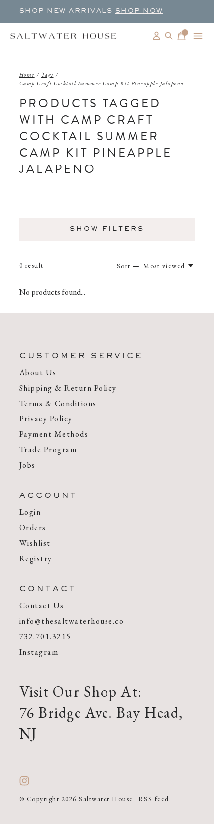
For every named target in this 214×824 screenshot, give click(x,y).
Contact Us (41, 605)
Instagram (39, 652)
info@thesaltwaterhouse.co (71, 621)
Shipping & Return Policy (68, 388)
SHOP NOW (139, 11)
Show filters (107, 229)
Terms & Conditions (58, 403)
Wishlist (35, 543)
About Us (38, 372)
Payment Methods (54, 434)
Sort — (128, 266)
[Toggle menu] (198, 36)
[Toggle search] (169, 36)
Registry (35, 558)
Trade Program (48, 449)
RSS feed (153, 799)
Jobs (27, 465)
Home (27, 74)
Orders (32, 527)
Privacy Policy (46, 418)
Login (30, 512)
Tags (47, 74)
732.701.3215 (45, 636)
